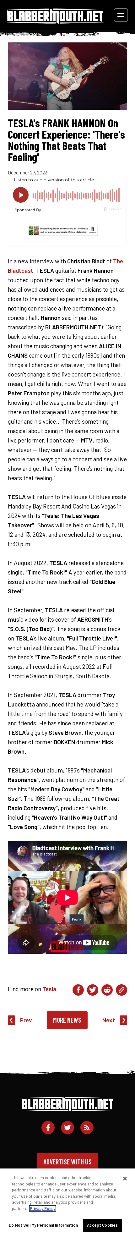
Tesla (49, 988)
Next (108, 1020)
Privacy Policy (42, 1208)
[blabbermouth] (55, 21)
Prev (26, 1020)
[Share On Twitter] (92, 990)
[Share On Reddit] (107, 990)
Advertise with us (67, 1161)
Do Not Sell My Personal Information (43, 1225)
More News (67, 1020)
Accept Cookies (102, 1225)
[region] (67, 1202)
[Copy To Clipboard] (121, 990)
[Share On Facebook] (78, 990)
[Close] (125, 1178)
